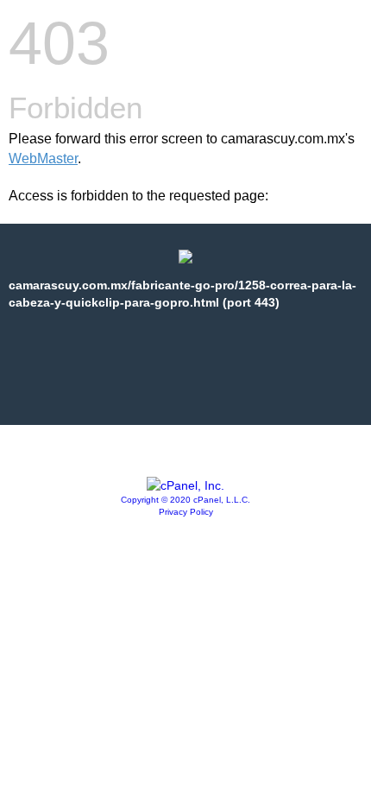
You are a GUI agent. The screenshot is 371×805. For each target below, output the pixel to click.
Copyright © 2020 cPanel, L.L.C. (185, 499)
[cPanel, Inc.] (185, 485)
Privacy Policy (186, 512)
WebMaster (43, 158)
